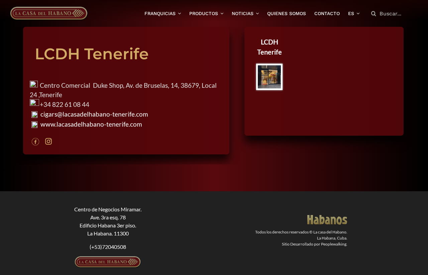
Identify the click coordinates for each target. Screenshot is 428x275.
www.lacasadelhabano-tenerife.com (90, 124)
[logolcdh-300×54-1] (108, 259)
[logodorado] (327, 217)
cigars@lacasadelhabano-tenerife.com (93, 114)
